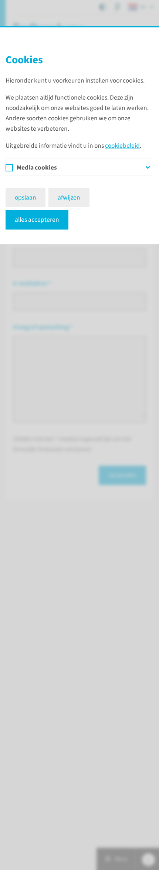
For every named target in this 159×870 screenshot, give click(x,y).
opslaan (25, 197)
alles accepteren (37, 219)
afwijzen (69, 197)
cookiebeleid (122, 145)
